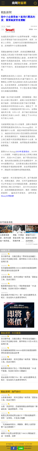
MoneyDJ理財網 (7, 196)
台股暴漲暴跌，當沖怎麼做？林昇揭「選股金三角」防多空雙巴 (5, 238)
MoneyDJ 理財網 (10, 32)
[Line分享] (21, 448)
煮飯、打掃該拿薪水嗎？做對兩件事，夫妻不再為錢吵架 (18, 238)
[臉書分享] (14, 448)
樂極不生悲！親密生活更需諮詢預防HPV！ (31, 238)
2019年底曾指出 (22, 152)
